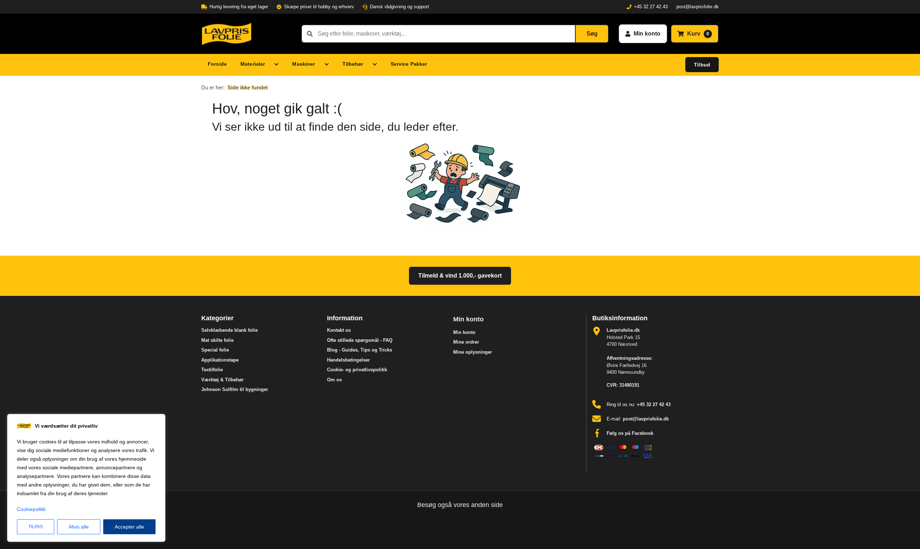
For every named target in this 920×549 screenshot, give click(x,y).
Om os (334, 379)
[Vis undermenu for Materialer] (278, 64)
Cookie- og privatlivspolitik (357, 369)
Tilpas (35, 526)
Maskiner (303, 64)
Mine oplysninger (472, 352)
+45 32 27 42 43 (651, 6)
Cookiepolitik (31, 509)
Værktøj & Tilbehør (222, 379)
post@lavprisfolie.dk (697, 6)
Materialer (252, 64)
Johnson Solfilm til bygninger (234, 389)
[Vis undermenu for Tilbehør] (376, 64)
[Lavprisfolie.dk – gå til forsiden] (246, 34)
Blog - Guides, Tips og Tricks (359, 350)
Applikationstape (220, 360)
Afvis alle (79, 527)
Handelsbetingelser (348, 360)
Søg (592, 34)
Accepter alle (129, 527)
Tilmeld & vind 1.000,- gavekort (460, 276)
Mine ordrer (466, 342)
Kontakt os (339, 330)
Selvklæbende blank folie (229, 330)
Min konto (468, 319)
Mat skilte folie (217, 340)
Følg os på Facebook (630, 433)
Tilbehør (352, 64)
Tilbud (702, 65)
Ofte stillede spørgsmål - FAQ (359, 340)
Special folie (215, 350)
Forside (217, 64)
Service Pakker (409, 64)
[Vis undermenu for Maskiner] (328, 64)
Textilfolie (212, 369)
